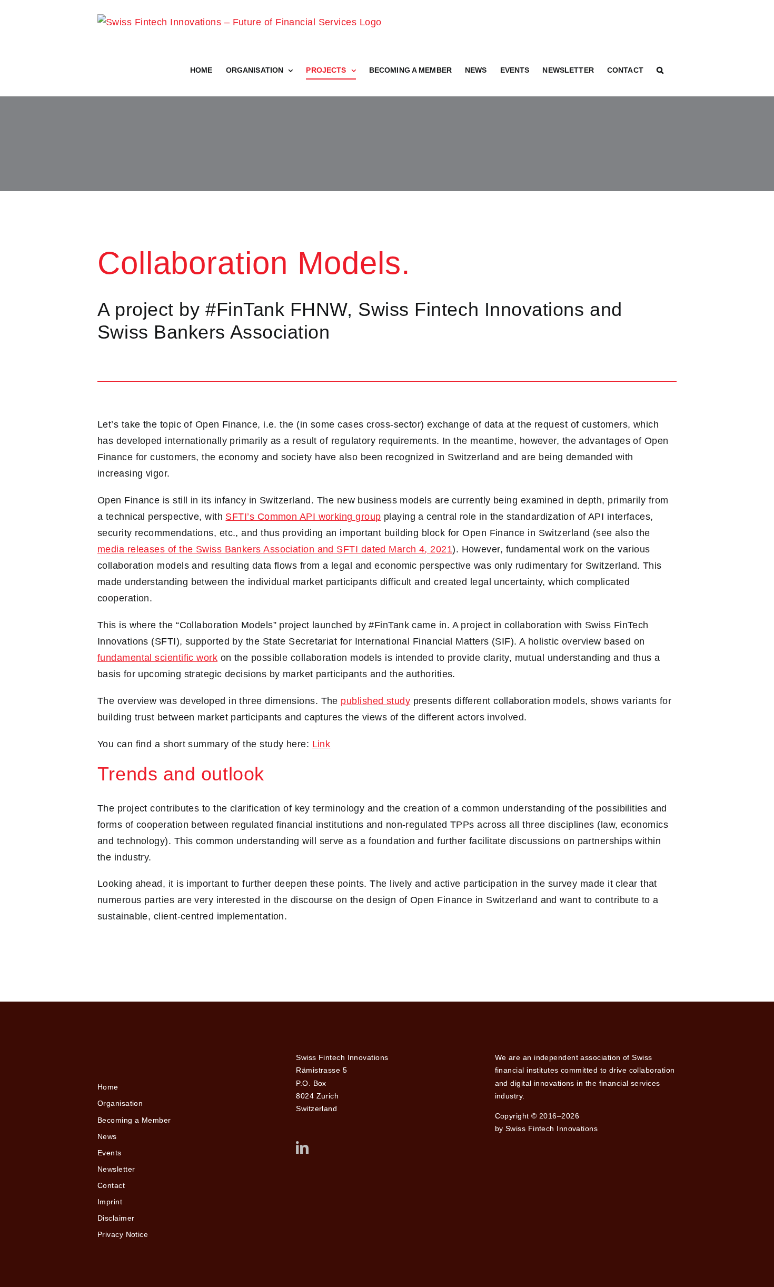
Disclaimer (116, 1218)
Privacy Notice (122, 1234)
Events (109, 1153)
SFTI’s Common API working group (303, 516)
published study (375, 701)
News (107, 1136)
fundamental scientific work (157, 657)
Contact (111, 1185)
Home (107, 1087)
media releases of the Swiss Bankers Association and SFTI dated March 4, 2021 (274, 549)
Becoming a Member (134, 1120)
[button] (660, 70)
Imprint (109, 1201)
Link (321, 744)
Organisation (120, 1103)
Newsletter (116, 1169)
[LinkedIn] (302, 1147)
